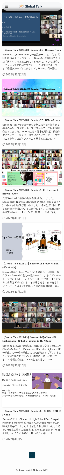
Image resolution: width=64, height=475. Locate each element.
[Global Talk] (32, 6)
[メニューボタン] (6, 6)
